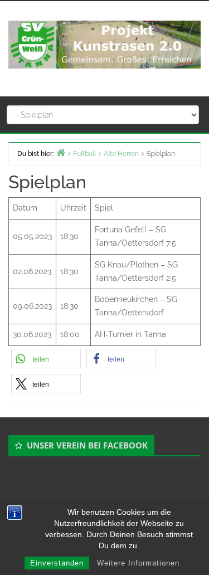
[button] (46, 358)
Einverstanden (57, 563)
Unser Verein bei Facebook (87, 445)
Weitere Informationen (138, 563)
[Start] (60, 152)
